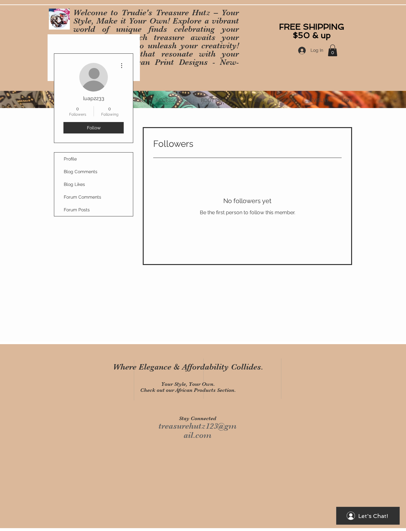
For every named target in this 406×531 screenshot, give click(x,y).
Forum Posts (77, 209)
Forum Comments (82, 197)
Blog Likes (74, 184)
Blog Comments (80, 171)
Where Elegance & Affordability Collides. (188, 366)
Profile (70, 158)
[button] (332, 50)
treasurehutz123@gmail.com (198, 430)
